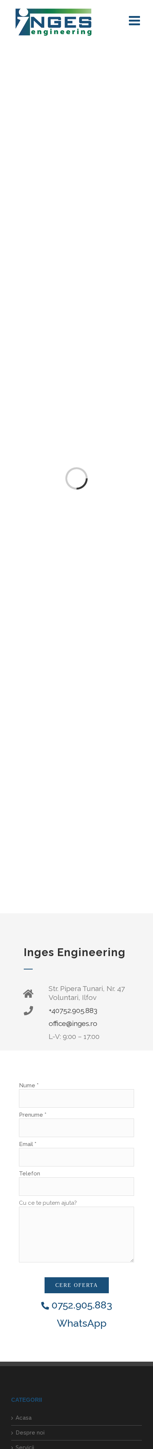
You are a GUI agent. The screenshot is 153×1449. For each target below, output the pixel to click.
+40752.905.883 (73, 1010)
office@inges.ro (73, 1023)
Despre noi (30, 1432)
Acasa (24, 1417)
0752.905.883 (80, 1305)
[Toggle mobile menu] (135, 20)
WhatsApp (81, 1323)
